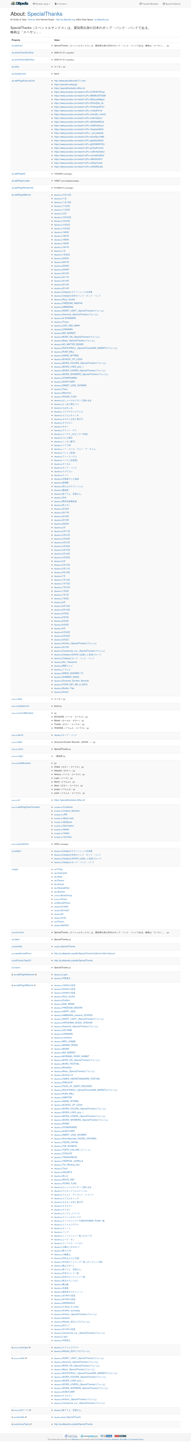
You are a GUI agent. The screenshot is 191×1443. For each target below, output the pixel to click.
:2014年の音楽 (64, 1329)
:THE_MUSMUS (65, 1145)
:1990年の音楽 (64, 985)
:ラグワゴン (63, 471)
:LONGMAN (63, 329)
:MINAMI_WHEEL (66, 1044)
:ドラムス (62, 669)
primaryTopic (21, 1424)
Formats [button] (61, 3)
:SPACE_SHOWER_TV (68, 673)
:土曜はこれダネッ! (67, 1246)
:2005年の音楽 (64, 988)
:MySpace (63, 821)
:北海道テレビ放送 (66, 478)
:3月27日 (62, 542)
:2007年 (61, 261)
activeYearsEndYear (23, 52)
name (17, 748)
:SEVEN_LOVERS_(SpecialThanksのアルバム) (79, 370)
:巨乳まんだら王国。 (67, 1258)
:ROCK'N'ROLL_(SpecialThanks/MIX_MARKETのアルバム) (85, 347)
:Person (59, 880)
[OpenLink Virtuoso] (70, 1435)
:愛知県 (61, 489)
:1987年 (61, 235)
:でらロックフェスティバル (70, 1190)
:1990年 (61, 243)
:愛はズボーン (64, 1265)
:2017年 (61, 512)
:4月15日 (62, 549)
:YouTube (63, 836)
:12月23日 (62, 217)
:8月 (60, 602)
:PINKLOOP (63, 1082)
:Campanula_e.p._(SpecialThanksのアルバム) (79, 650)
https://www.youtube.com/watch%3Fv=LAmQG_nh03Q (80, 114)
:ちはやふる (63, 407)
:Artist (58, 876)
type (15, 869)
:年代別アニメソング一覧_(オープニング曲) (78, 1261)
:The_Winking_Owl (66, 1164)
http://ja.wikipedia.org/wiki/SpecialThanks (73, 960)
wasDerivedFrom (21, 953)
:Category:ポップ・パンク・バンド (74, 658)
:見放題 (61, 1287)
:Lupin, (61, 974)
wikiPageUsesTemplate (26, 806)
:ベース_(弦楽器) (65, 460)
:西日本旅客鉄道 (65, 501)
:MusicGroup (63, 895)
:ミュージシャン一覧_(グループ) (73, 1235)
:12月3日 (62, 220)
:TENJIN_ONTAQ (66, 1142)
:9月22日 (62, 632)
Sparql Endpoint (173, 3)
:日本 (60, 497)
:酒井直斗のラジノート (68, 1291)
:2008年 (61, 265)
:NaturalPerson (62, 902)
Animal (31, 19)
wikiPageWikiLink (21, 194)
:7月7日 (61, 594)
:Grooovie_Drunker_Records (71, 680)
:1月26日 (62, 254)
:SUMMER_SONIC (66, 676)
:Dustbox (62, 1000)
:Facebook (63, 806)
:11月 (60, 198)
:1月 (60, 250)
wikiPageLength (21, 180)
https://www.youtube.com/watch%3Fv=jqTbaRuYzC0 (79, 147)
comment (18, 932)
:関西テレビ (63, 665)
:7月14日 (62, 579)
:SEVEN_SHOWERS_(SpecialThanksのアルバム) (81, 374)
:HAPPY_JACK (65, 1011)
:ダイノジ (62, 1228)
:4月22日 (62, 557)
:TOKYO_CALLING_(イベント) (72, 1149)
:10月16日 (62, 194)
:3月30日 (62, 546)
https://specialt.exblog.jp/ (65, 84)
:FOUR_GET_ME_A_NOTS (70, 684)
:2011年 (61, 276)
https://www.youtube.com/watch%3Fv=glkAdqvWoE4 (79, 140)
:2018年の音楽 (64, 1295)
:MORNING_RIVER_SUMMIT (71, 1056)
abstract (17, 45)
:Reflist (61, 829)
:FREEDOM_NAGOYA (68, 303)
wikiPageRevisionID (22, 187)
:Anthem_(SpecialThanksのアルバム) (75, 643)
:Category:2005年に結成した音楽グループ (77, 654)
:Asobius (62, 1317)
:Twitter (62, 833)
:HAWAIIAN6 (63, 306)
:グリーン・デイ (65, 430)
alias (15, 66)
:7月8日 (61, 598)
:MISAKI (61, 1048)
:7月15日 (62, 583)
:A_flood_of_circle (66, 1306)
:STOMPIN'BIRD (65, 377)
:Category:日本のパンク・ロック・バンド (77, 295)
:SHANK (61, 1123)
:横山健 (61, 1284)
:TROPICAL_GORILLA (68, 1160)
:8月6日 (61, 617)
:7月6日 (61, 590)
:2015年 (61, 646)
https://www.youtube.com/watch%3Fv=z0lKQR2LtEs (78, 166)
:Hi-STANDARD (65, 318)
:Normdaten (64, 825)
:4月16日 (62, 553)
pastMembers (21, 762)
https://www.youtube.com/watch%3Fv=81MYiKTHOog (79, 91)
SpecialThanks (45, 13)
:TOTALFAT (63, 1153)
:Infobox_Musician (67, 810)
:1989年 (61, 239)
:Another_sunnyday (67, 1310)
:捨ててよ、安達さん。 (68, 493)
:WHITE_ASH (64, 1179)
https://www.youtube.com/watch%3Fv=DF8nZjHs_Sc (79, 103)
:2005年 (61, 258)
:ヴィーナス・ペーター (68, 1243)
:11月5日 (62, 209)
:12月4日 (62, 224)
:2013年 (61, 284)
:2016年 (61, 508)
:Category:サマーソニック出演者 (73, 291)
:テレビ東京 (63, 437)
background (19, 73)
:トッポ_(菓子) (64, 441)
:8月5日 (61, 613)
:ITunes (61, 321)
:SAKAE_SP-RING (66, 355)
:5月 (60, 560)
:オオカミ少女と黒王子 (68, 418)
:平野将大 (62, 978)
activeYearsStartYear (23, 59)
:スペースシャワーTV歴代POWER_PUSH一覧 (79, 1220)
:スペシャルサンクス (67, 1216)
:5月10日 (62, 564)
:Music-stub (64, 818)
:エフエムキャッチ (66, 415)
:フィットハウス (65, 456)
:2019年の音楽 (64, 1299)
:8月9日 (61, 624)
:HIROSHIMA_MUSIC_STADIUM (73, 1022)
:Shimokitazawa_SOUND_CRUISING (75, 1138)
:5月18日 (62, 572)
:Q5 (58, 914)
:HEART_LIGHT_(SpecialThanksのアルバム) (79, 310)
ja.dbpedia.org (101, 19)
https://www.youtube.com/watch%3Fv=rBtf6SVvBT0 (78, 159)
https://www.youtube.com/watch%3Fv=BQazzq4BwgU (79, 99)
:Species (59, 891)
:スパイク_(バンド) (67, 1213)
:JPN (60, 814)
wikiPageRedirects (24, 974)
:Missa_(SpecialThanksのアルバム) (74, 340)
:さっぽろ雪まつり (66, 404)
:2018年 (61, 516)
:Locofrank (63, 1037)
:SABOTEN (63, 1097)
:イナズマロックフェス (68, 411)
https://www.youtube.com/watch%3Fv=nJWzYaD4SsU (79, 151)
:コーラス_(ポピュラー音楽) (71, 433)
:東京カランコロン (66, 1280)
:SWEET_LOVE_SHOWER (70, 385)
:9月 (60, 628)
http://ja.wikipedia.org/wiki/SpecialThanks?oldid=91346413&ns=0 (84, 953)
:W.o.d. (61, 1175)
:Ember (61, 691)
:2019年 (61, 519)
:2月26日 (62, 538)
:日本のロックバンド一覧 (69, 1276)
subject (16, 850)
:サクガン (62, 1209)
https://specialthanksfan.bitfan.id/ (69, 88)
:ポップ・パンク (65, 467)
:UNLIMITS (63, 1172)
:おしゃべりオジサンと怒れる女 (72, 400)
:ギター (61, 426)
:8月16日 (62, 605)
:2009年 (61, 269)
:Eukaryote (60, 872)
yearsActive (20, 843)
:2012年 (61, 280)
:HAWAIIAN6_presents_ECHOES (73, 1015)
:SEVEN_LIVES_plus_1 (69, 366)
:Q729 (60, 917)
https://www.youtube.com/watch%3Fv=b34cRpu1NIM (79, 136)
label (17, 741)
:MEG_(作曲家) (65, 1041)
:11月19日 (62, 202)
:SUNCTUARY (64, 381)
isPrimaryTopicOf (21, 960)
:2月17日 (62, 531)
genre (17, 734)
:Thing (58, 869)
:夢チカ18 (62, 1250)
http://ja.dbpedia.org (65, 19)
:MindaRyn (63, 1067)
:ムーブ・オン (64, 1239)
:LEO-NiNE (63, 1030)
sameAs (17, 946)
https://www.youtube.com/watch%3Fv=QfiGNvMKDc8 (79, 121)
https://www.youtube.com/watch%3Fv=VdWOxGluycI (79, 125)
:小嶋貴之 (62, 1254)
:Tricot (60, 389)
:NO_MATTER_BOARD (69, 344)
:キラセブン (63, 422)
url (16, 799)
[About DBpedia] (19, 3)
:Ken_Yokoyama (65, 661)
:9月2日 (61, 639)
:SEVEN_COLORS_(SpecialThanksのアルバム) (80, 362)
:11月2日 (62, 205)
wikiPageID (18, 173)
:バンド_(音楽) (64, 452)
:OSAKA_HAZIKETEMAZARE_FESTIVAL (77, 1078)
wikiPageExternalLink (23, 80)
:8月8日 (61, 620)
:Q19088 (61, 906)
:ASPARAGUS (64, 1302)
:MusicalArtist (61, 887)
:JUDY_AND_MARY (67, 325)
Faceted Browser (150, 3)
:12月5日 (62, 228)
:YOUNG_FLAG (65, 396)
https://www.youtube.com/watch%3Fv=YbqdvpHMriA (78, 129)
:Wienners (62, 392)
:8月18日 (62, 609)
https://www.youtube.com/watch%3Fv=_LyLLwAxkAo (79, 132)
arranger (21, 1347)
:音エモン (62, 504)
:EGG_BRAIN (64, 1003)
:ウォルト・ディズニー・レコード (74, 1194)
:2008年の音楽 (64, 992)
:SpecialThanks (64, 946)
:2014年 (61, 288)
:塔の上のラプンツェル (68, 486)
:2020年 (61, 523)
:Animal (59, 884)
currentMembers (22, 712)
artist (19, 1358)
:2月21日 (62, 534)
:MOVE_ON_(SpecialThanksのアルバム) (77, 336)
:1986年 (61, 232)
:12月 (60, 213)
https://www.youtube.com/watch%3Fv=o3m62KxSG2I (79, 155)
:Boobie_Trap (64, 688)
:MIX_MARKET (65, 332)
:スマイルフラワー (66, 1224)
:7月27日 (62, 587)
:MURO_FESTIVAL (67, 1063)
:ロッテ (61, 475)
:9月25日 (62, 635)
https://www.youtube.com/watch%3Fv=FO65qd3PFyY (79, 106)
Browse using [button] (42, 3)
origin (17, 755)
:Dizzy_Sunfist (64, 299)
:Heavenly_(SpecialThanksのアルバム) (76, 314)
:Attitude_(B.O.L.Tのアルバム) (72, 1321)
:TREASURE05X (65, 1157)
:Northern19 (63, 1074)
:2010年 (61, 273)
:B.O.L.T (62, 1325)
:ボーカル (62, 463)
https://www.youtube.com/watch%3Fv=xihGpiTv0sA (78, 162)
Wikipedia (74, 1439)
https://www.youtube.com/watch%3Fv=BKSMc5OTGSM (80, 95)
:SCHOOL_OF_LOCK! (68, 359)
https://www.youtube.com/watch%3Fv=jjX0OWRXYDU (79, 144)
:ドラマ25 (62, 445)
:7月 (60, 575)
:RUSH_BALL (64, 351)
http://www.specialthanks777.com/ (70, 80)
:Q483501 (61, 925)
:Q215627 (61, 910)
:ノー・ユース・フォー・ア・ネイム (75, 448)
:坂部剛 (61, 482)
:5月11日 (62, 568)
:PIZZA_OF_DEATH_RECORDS (73, 1086)
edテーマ (21, 1409)
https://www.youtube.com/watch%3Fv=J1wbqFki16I (78, 110)
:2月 (60, 527)
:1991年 (61, 247)
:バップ (61, 1231)
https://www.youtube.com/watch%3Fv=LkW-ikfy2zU (78, 117)
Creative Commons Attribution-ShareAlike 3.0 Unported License (120, 1439)
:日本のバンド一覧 (66, 1273)
